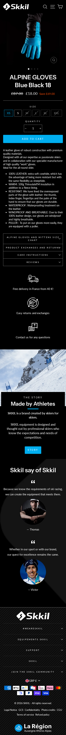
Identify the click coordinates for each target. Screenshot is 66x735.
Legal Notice (10, 710)
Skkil (33, 661)
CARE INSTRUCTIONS (33, 255)
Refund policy (42, 714)
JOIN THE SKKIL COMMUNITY (33, 672)
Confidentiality (32, 710)
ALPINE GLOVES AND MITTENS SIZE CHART (33, 238)
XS (8, 113)
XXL (56, 113)
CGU (59, 710)
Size (33, 106)
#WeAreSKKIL (33, 628)
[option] (33, 39)
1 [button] (29, 69)
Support (33, 650)
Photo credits (48, 710)
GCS (21, 710)
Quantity (33, 121)
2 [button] (32, 69)
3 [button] (35, 69)
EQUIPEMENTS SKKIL (33, 639)
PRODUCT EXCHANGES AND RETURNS (33, 247)
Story (33, 450)
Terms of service (25, 714)
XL (45, 113)
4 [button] (38, 69)
